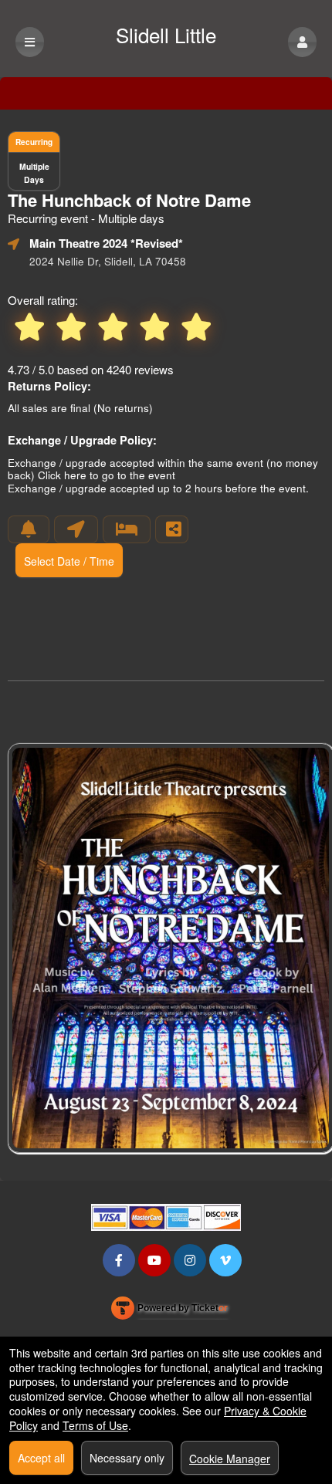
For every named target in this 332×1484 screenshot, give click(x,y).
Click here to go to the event (106, 475)
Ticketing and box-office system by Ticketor (169, 1311)
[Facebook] (119, 1260)
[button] (302, 42)
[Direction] (76, 529)
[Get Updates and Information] (28, 529)
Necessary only (127, 1457)
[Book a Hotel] (126, 529)
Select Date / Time (69, 561)
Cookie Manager (229, 1458)
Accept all (41, 1457)
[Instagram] (190, 1260)
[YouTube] (154, 1260)
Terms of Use (95, 1425)
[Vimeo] (225, 1260)
